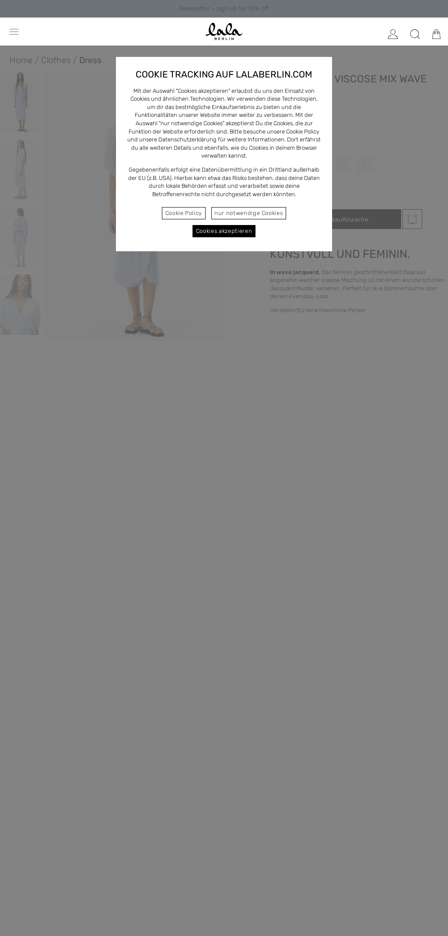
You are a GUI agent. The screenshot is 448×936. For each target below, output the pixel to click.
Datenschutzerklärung (187, 139)
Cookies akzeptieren (224, 231)
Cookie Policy (183, 213)
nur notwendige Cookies (248, 213)
